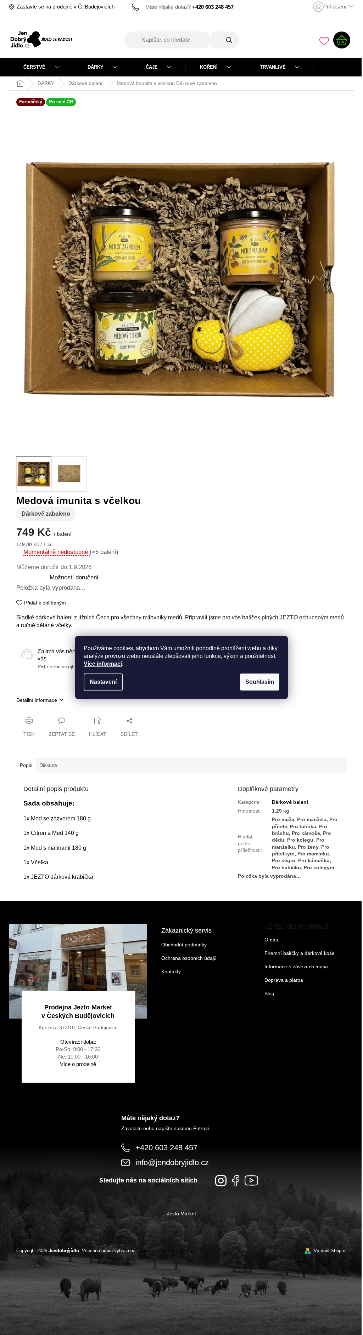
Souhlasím (259, 682)
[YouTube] (251, 1180)
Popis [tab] (26, 765)
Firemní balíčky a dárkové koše (299, 953)
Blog (269, 993)
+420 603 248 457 (166, 1147)
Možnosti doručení (74, 577)
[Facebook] (235, 1180)
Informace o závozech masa (296, 966)
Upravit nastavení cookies (165, 1250)
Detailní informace (36, 700)
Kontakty (171, 971)
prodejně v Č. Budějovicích (83, 7)
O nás (271, 939)
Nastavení (103, 682)
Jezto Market (181, 1213)
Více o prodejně (78, 1064)
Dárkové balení (290, 802)
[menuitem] (41, 67)
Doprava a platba (283, 980)
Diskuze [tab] (48, 765)
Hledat (225, 39)
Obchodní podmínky (184, 944)
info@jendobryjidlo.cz (172, 1162)
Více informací (103, 664)
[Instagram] (221, 1180)
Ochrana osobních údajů (189, 958)
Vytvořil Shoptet (330, 1250)
